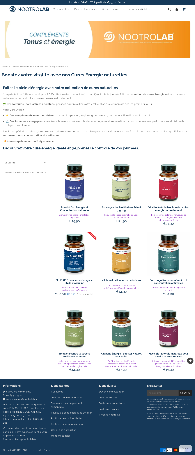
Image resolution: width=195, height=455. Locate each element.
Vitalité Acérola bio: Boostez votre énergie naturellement (168, 209)
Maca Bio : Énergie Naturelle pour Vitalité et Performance (168, 355)
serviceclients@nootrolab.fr (21, 399)
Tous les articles (108, 397)
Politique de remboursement (67, 424)
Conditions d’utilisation (63, 430)
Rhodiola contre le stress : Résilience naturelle (74, 355)
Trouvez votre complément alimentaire (66, 405)
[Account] (176, 9)
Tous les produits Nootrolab (66, 397)
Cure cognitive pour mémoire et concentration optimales (168, 282)
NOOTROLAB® (19, 450)
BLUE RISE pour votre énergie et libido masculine (74, 282)
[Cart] (183, 9)
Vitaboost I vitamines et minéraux (121, 280)
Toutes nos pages (109, 409)
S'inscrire (185, 392)
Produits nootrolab (109, 414)
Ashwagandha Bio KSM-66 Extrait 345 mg (121, 209)
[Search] (169, 9)
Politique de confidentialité (66, 418)
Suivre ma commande (18, 391)
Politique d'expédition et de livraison (71, 412)
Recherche (57, 391)
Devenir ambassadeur (111, 391)
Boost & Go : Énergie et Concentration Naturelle (74, 209)
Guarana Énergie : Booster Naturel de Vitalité (121, 355)
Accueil (5, 67)
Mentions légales (61, 435)
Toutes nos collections (111, 403)
